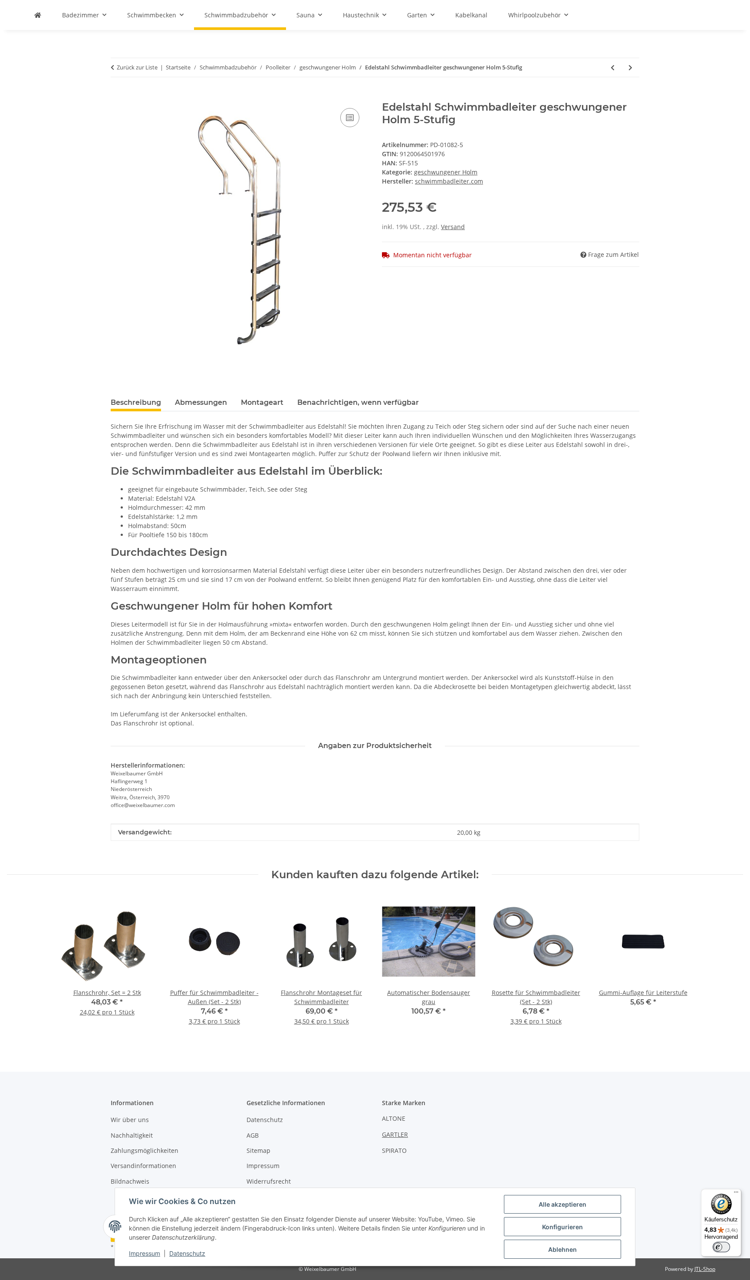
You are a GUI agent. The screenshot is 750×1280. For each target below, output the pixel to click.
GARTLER (395, 1134)
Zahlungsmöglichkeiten (144, 1150)
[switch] (721, 1247)
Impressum (144, 1253)
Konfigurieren (562, 1227)
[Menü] (736, 1194)
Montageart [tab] (262, 402)
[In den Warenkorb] (118, 96)
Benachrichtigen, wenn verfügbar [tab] (358, 402)
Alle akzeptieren (562, 1204)
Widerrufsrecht (269, 1181)
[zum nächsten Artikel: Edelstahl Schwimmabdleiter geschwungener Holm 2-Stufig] (630, 67)
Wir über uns (130, 1120)
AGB (253, 1135)
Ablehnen (562, 1249)
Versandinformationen (143, 1166)
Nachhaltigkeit (132, 1135)
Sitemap (258, 1150)
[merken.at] (38, 15)
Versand (453, 227)
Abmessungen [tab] (201, 402)
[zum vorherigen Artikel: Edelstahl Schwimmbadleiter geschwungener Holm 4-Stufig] (613, 67)
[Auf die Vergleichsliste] (349, 117)
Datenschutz (187, 1253)
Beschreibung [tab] (136, 402)
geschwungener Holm (445, 172)
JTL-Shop (704, 1269)
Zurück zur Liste (137, 67)
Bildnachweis (130, 1181)
